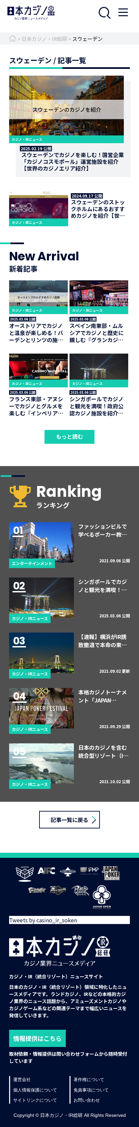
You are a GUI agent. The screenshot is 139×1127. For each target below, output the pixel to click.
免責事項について (91, 1090)
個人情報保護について (35, 1090)
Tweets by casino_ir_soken (43, 920)
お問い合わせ (87, 1100)
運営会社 (22, 1079)
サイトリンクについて (35, 1100)
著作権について (89, 1079)
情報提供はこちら (37, 1038)
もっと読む (69, 436)
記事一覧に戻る (69, 820)
